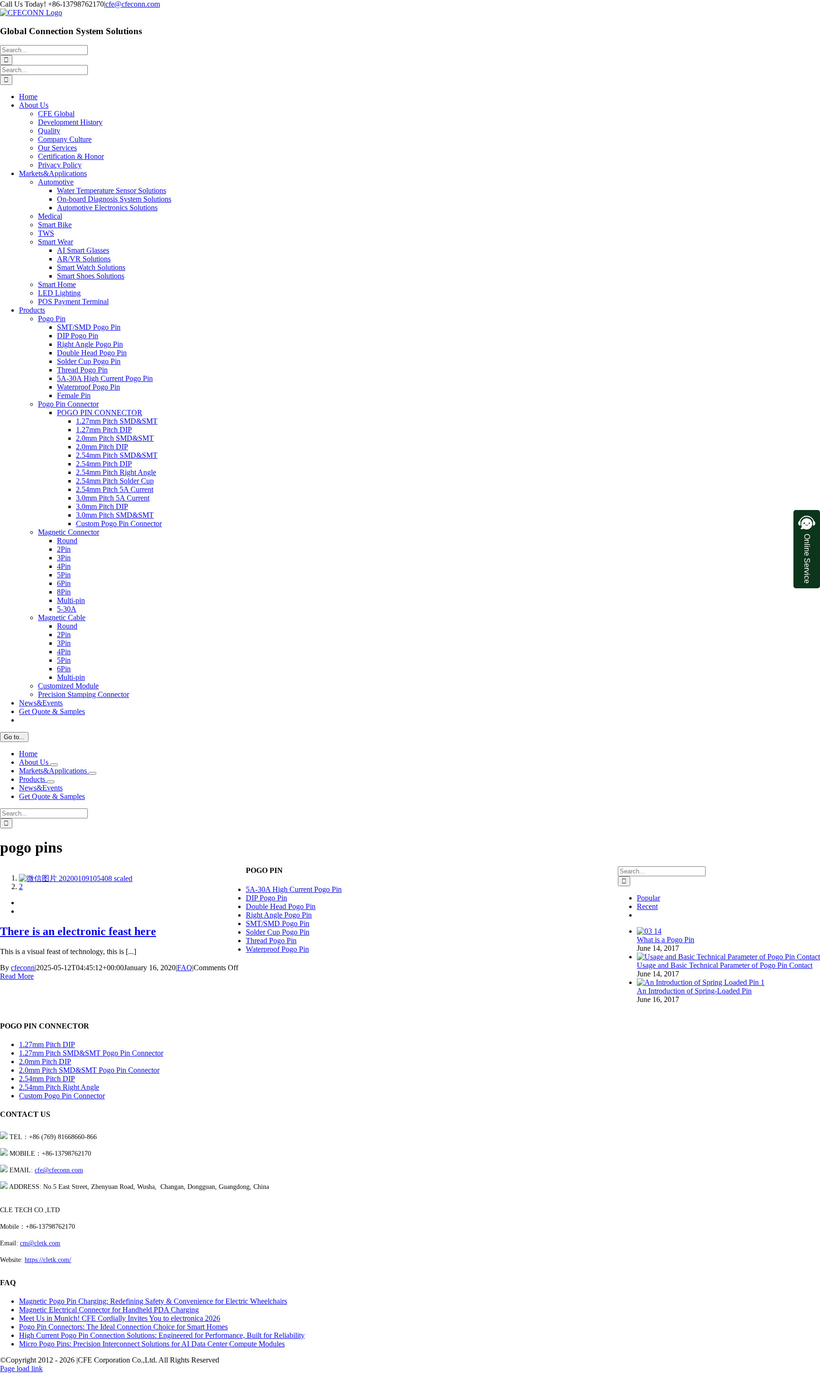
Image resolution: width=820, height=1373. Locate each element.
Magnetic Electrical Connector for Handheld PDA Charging (109, 1310)
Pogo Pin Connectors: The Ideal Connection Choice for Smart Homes (123, 1327)
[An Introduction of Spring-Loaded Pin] (700, 982)
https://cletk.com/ (48, 1259)
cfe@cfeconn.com (132, 4)
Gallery (30, 896)
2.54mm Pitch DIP (47, 1079)
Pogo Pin (51, 319)
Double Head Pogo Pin (281, 906)
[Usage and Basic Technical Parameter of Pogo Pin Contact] (728, 957)
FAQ (26, 934)
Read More (17, 976)
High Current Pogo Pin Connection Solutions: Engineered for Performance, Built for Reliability (162, 1335)
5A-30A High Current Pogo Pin (294, 889)
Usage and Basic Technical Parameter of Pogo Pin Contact (724, 965)
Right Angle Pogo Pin (279, 915)
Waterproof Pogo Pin (277, 949)
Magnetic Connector (68, 532)
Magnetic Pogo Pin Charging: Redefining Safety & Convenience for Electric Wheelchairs (153, 1301)
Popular (648, 898)
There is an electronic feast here (66, 888)
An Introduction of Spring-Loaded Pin (694, 991)
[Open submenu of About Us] (54, 764)
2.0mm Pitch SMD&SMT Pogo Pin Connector (89, 1070)
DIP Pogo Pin (266, 898)
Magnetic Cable (61, 617)
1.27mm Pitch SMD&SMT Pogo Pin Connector (91, 1053)
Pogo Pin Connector (68, 404)
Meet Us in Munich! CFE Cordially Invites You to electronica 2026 (119, 1318)
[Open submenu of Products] (51, 781)
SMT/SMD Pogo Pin (277, 923)
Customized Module (68, 686)
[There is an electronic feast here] (75, 878)
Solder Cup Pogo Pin (277, 932)
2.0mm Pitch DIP (45, 1062)
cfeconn (23, 968)
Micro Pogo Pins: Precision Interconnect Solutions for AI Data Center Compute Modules (152, 1344)
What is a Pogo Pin (665, 940)
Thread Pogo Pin (271, 941)
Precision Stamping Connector (83, 694)
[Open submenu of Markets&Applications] (92, 773)
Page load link (21, 1368)
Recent (647, 906)
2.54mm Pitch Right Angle (59, 1087)
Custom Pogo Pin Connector (62, 1096)
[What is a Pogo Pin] (649, 931)
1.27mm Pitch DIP (47, 1044)
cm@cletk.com (40, 1243)
